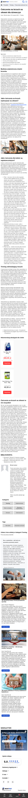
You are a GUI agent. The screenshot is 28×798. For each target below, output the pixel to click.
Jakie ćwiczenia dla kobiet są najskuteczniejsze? (14, 59)
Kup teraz (7, 363)
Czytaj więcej (5, 626)
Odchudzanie (19, 512)
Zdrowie (8, 512)
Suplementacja (19, 503)
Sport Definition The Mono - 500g (7, 382)
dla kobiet (8, 525)
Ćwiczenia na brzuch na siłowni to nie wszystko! (14, 64)
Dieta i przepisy (8, 508)
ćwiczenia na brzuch (19, 525)
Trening (8, 503)
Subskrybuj (21, 741)
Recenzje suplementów (19, 508)
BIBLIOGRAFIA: (7, 65)
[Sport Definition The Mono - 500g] (7, 376)
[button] (17, 795)
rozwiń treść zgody (7, 745)
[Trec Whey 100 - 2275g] (7, 346)
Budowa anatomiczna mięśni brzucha (12, 56)
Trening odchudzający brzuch (10, 60)
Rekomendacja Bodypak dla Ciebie (11, 62)
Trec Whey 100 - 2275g (7, 353)
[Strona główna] (1, 5)
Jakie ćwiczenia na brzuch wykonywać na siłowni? (15, 57)
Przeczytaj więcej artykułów (7, 534)
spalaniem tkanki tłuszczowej (18, 104)
